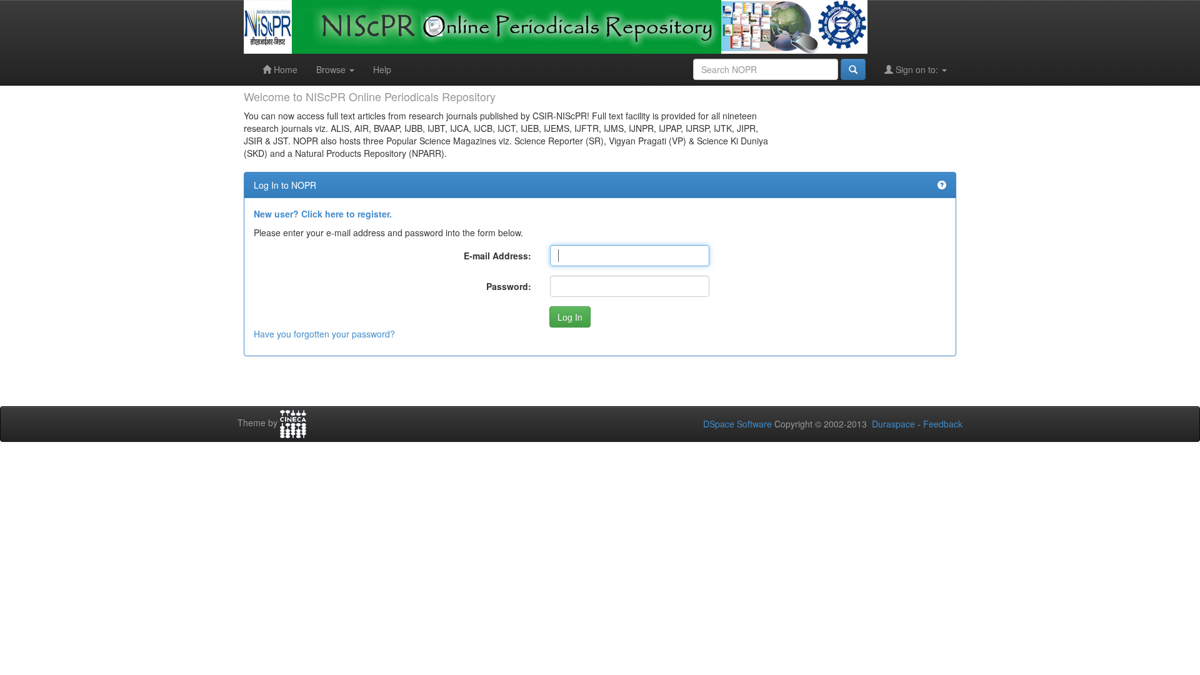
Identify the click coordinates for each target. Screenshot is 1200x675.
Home (284, 69)
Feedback (942, 424)
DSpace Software (737, 424)
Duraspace (893, 424)
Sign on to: (917, 69)
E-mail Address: (497, 255)
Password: (508, 286)
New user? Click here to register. (323, 214)
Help (382, 69)
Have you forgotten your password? (324, 334)
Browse (332, 69)
